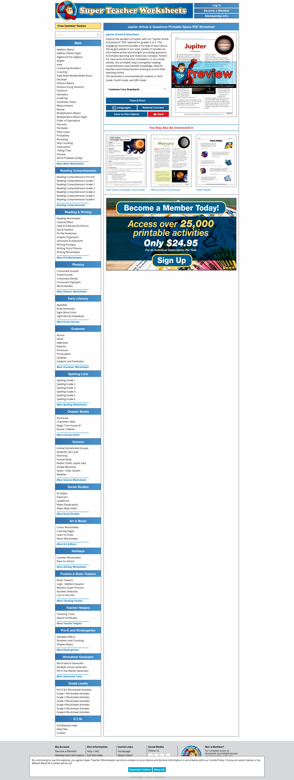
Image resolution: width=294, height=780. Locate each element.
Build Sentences (66, 308)
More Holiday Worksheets (72, 567)
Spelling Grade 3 (66, 387)
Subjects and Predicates (70, 361)
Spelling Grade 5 (66, 395)
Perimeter (62, 128)
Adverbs (61, 346)
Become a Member (66, 751)
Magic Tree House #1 (69, 425)
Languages (124, 107)
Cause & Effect (65, 222)
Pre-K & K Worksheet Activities (74, 689)
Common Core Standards (124, 89)
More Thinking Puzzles (70, 600)
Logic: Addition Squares (70, 584)
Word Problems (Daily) (69, 158)
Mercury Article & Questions (165, 189)
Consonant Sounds (68, 271)
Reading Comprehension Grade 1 (76, 180)
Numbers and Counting (70, 640)
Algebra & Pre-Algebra (70, 57)
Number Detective (67, 591)
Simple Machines (66, 467)
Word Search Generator (70, 663)
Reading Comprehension (71, 205)
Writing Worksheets (68, 252)
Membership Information (69, 755)
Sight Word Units (66, 312)
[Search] (98, 34)
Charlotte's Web (66, 421)
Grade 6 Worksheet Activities (73, 712)
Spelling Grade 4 (66, 391)
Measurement (65, 105)
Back (161, 114)
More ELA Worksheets (69, 257)
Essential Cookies (140, 769)
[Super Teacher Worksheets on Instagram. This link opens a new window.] (168, 755)
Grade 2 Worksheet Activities (73, 697)
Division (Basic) (65, 83)
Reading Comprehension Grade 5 (76, 195)
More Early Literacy (68, 321)
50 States (62, 493)
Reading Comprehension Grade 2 (76, 184)
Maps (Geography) (67, 504)
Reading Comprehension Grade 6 (76, 199)
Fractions (62, 90)
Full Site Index (95, 755)
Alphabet (62, 305)
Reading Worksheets (69, 218)
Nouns (60, 335)
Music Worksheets (67, 538)
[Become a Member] (171, 233)
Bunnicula (62, 418)
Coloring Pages (65, 531)
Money (61, 109)
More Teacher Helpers (69, 623)
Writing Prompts (66, 244)
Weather (62, 474)
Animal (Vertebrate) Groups (72, 448)
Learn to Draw (65, 534)
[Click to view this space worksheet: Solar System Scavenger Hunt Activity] (126, 161)
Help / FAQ (93, 751)
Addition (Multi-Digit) (69, 53)
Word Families (65, 286)
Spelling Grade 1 (66, 380)
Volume (61, 154)
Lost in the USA (65, 595)
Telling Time (64, 150)
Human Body (64, 459)
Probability (63, 135)
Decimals (62, 79)
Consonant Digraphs (69, 282)
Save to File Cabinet (126, 114)
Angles (60, 60)
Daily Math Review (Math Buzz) (74, 75)
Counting (62, 72)
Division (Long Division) (70, 87)
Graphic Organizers (68, 237)
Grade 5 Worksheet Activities (73, 708)
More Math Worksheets (70, 163)
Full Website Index (67, 725)
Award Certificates (67, 618)
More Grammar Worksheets (73, 367)
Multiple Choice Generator (72, 667)
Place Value (63, 132)
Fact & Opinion (65, 229)
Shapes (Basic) (65, 644)
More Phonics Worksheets (72, 291)
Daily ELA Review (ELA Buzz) (73, 226)
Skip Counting (65, 143)
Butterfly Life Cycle (67, 452)
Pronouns (62, 350)
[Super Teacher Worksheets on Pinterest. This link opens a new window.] (162, 755)
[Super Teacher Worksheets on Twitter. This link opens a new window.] (156, 755)
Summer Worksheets (69, 557)
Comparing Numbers (69, 68)
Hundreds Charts (66, 102)
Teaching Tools (66, 614)
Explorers (62, 497)
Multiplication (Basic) (69, 113)
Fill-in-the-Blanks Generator (73, 670)
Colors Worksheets (68, 527)
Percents (62, 124)
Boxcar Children (66, 429)
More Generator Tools (69, 676)
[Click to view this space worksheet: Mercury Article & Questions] (171, 161)
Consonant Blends (67, 278)
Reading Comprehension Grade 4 (76, 192)
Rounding (62, 139)
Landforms (63, 501)
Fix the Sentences (67, 233)
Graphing (62, 98)
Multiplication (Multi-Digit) (72, 117)
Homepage (124, 751)
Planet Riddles (203, 189)
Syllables (62, 357)
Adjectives (62, 342)
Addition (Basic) (65, 49)
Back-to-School (65, 561)
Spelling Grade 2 (66, 384)
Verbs (60, 339)
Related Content (153, 107)
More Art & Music (67, 544)
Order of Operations (68, 120)
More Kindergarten (68, 650)
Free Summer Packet (72, 26)
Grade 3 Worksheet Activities (73, 701)
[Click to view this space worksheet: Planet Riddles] (216, 161)
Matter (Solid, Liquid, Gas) (71, 463)
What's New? (125, 755)
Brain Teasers (65, 580)
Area (59, 64)
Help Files (62, 729)
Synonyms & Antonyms (70, 240)
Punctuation (64, 354)
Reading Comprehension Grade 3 (76, 188)
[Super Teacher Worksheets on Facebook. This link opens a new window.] (150, 755)
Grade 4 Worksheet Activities (73, 704)
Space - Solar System (68, 470)
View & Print (137, 100)
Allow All (159, 769)
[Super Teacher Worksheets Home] (124, 10)
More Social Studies (68, 514)
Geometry (62, 94)
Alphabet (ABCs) (66, 637)
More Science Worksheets (71, 480)
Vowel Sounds (65, 274)
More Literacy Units (68, 435)
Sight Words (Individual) (70, 316)
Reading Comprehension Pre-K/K (76, 177)
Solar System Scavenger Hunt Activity (125, 189)
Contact (61, 733)
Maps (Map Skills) (67, 508)
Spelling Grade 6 (66, 399)
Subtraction (63, 147)
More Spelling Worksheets (72, 404)
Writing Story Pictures (69, 248)
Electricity (62, 455)
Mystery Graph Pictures (70, 587)
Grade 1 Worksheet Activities (73, 693)
